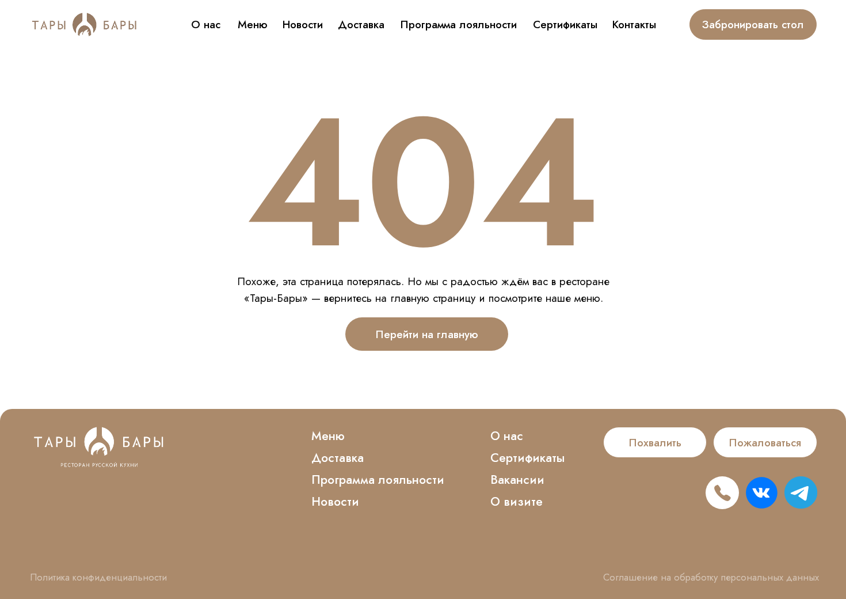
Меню (253, 24)
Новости (303, 24)
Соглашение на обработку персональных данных (711, 577)
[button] (655, 442)
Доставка (361, 24)
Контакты (634, 24)
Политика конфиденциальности (98, 577)
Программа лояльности (458, 24)
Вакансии (517, 479)
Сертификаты (565, 24)
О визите (516, 501)
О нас (205, 24)
